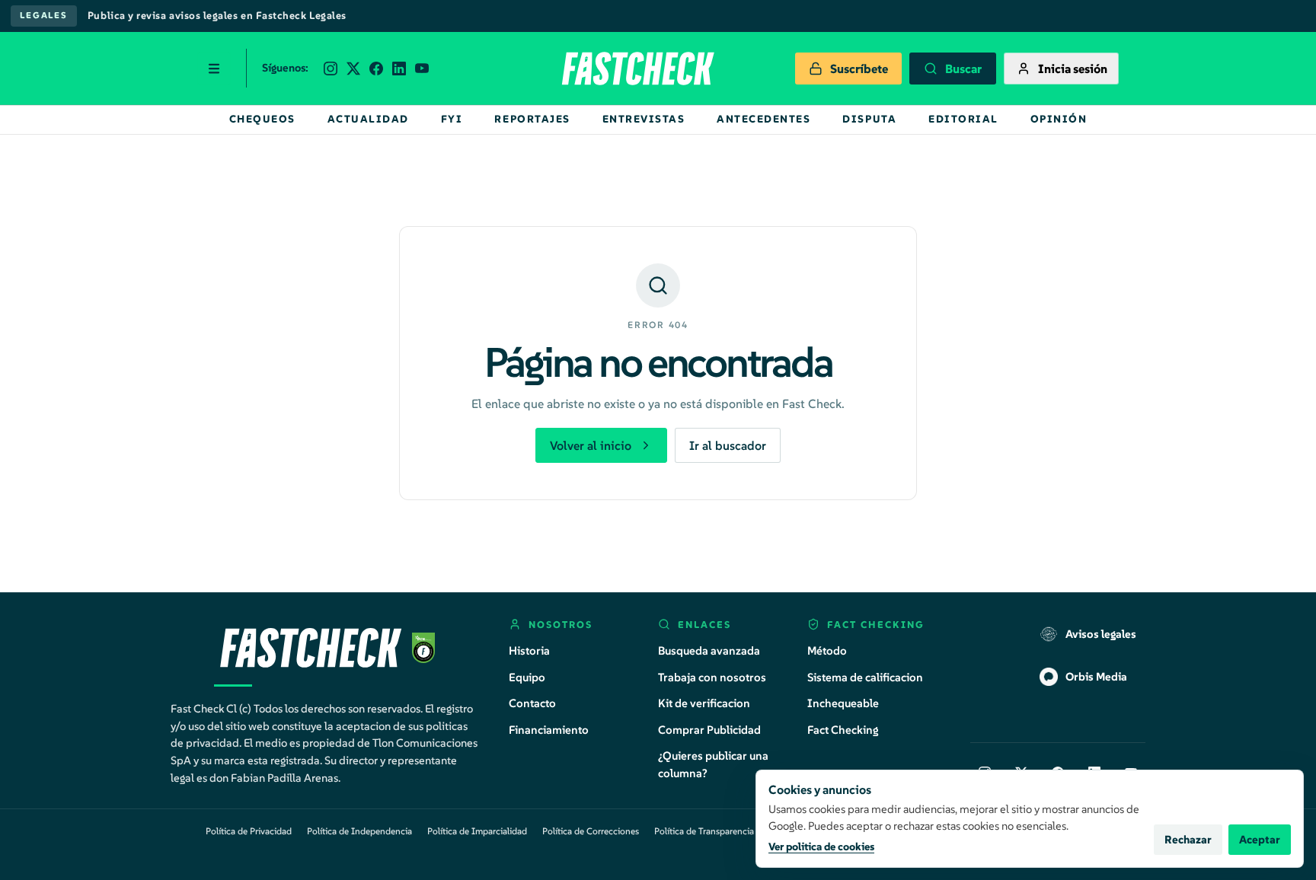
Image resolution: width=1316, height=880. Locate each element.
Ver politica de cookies (821, 846)
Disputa (869, 119)
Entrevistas (643, 119)
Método (827, 650)
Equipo (527, 677)
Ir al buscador (727, 445)
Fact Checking (843, 729)
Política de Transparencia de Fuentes (727, 831)
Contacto (532, 703)
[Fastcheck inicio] (637, 68)
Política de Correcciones (590, 831)
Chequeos (262, 119)
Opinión (1059, 119)
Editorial (963, 119)
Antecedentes (763, 119)
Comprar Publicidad (709, 729)
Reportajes (532, 119)
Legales (44, 15)
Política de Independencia (359, 831)
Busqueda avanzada (709, 650)
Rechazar (1188, 840)
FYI (452, 119)
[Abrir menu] (214, 68)
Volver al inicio (590, 445)
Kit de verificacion (704, 703)
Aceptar (1259, 840)
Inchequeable (843, 703)
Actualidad (368, 119)
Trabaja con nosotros (712, 677)
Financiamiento (549, 729)
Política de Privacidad (249, 831)
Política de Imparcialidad (477, 831)
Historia (529, 650)
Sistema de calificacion (865, 677)
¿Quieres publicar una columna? (713, 764)
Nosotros (561, 624)
